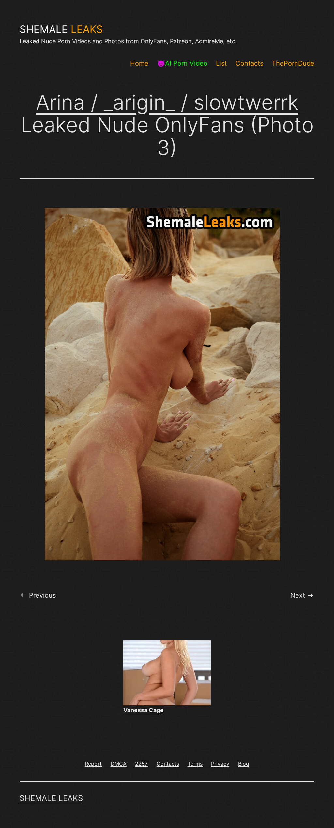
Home (139, 63)
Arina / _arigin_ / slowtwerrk (167, 102)
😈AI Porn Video (182, 63)
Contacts (249, 63)
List (221, 63)
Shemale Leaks (51, 798)
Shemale (61, 29)
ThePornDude (293, 63)
